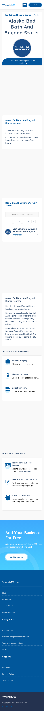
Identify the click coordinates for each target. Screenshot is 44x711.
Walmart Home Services (12, 643)
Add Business (35, 5)
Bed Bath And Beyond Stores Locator (22, 62)
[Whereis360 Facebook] (2, 706)
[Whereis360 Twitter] (11, 706)
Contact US (7, 668)
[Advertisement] (22, 91)
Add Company (16, 557)
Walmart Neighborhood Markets (15, 637)
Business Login (8, 612)
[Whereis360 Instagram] (7, 706)
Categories (6, 599)
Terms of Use (7, 680)
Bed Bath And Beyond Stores (17, 15)
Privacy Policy (8, 674)
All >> (4, 649)
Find (4, 593)
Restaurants (7, 630)
